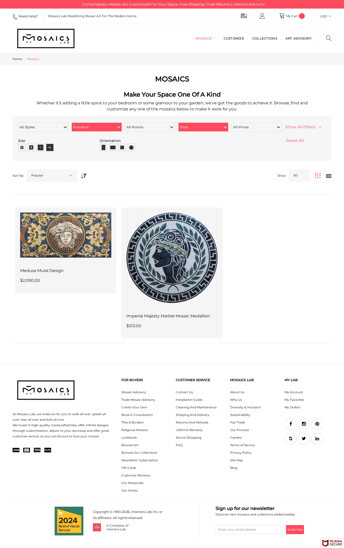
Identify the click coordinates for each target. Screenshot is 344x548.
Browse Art (130, 445)
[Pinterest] (317, 424)
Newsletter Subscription (139, 460)
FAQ (179, 445)
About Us (237, 392)
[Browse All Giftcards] (244, 15)
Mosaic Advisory (133, 392)
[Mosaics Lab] (48, 38)
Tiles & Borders (132, 422)
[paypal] (47, 450)
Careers (236, 437)
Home (17, 59)
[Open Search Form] (325, 38)
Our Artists (129, 490)
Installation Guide (189, 400)
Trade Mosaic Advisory (138, 400)
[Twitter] (304, 439)
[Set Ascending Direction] (82, 174)
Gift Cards (128, 468)
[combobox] (52, 175)
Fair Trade (237, 422)
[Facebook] (291, 424)
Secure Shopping (188, 437)
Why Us (236, 400)
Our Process (239, 430)
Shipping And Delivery (192, 415)
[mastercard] (26, 450)
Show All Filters (302, 127)
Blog (233, 468)
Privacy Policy (241, 452)
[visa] (16, 450)
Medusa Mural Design (42, 270)
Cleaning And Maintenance (196, 407)
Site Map (236, 460)
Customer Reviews (135, 475)
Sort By (18, 175)
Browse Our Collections (139, 452)
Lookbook (129, 437)
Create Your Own (134, 407)
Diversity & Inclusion (245, 407)
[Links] (262, 16)
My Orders (292, 407)
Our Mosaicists (132, 483)
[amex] (37, 450)
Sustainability (240, 415)
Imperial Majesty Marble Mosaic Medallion (168, 316)
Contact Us (184, 392)
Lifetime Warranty (189, 430)
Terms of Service (242, 445)
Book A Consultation (137, 415)
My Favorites (294, 400)
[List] (328, 176)
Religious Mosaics (134, 430)
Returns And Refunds (192, 422)
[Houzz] (291, 439)
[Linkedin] (317, 439)
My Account (294, 392)
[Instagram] (304, 424)
